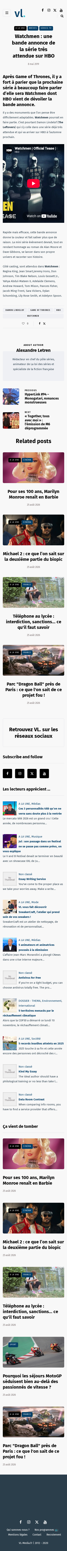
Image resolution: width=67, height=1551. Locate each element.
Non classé (25, 874)
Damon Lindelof (15, 310)
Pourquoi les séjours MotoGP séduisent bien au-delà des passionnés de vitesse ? (32, 1381)
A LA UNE (20, 28)
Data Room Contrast (31, 1099)
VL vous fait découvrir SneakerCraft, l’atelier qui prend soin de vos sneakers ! (31, 912)
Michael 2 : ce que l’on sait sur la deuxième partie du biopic (33, 556)
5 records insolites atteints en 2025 (41, 1043)
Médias (35, 803)
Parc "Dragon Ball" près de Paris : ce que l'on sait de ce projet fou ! (33, 689)
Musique (36, 836)
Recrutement (54, 1534)
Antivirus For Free (30, 977)
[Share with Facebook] (39, 324)
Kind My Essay (28, 1071)
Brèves (33, 28)
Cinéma (27, 460)
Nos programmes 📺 (46, 1529)
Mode (35, 902)
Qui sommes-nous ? (18, 1529)
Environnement (51, 1000)
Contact (37, 1534)
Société (36, 1038)
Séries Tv (46, 28)
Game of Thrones (40, 310)
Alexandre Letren (33, 350)
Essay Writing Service (32, 879)
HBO (58, 310)
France (27, 585)
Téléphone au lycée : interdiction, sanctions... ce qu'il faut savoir (33, 622)
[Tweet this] (44, 324)
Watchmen (33, 316)
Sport (13, 1344)
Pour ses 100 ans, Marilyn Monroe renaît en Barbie (29, 1180)
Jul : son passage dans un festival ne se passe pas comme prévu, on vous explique (32, 846)
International (27, 1005)
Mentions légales (17, 1534)
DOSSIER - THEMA (30, 1000)
